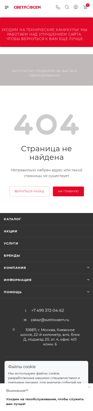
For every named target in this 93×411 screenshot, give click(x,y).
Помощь (13, 292)
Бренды (12, 255)
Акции (10, 231)
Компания (15, 268)
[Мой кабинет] (76, 7)
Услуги (11, 243)
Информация (18, 280)
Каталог (12, 219)
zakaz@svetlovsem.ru (50, 319)
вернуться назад (29, 191)
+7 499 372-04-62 (47, 310)
